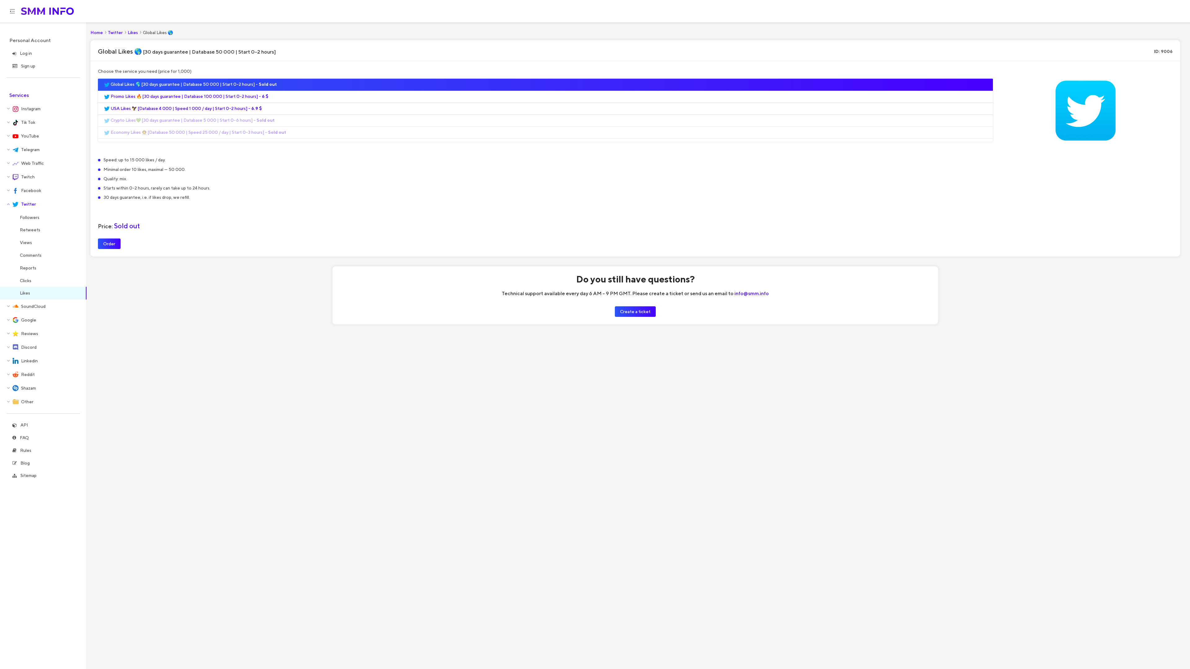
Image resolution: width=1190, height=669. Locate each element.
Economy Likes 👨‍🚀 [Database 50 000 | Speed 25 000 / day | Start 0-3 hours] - (198, 132)
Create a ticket (635, 311)
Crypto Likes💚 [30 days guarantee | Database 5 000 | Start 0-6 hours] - (192, 120)
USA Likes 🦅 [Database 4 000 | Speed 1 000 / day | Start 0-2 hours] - (186, 108)
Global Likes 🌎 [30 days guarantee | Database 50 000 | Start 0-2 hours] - (193, 84)
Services (19, 95)
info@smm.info (751, 293)
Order (109, 243)
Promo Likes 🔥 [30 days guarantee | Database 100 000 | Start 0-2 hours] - (189, 96)
